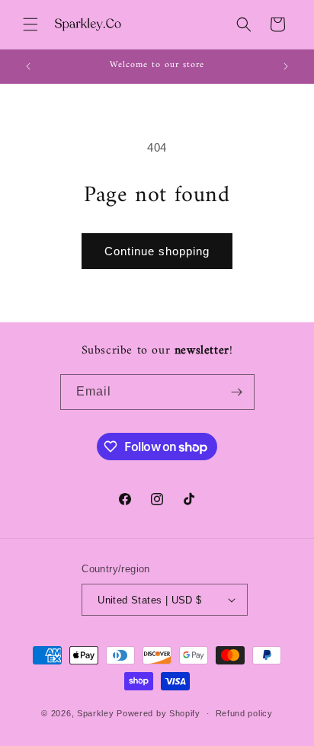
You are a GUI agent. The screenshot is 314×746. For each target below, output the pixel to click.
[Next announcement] (286, 66)
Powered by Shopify (158, 713)
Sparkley (95, 713)
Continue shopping (157, 251)
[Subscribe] (237, 392)
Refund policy (244, 713)
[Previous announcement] (28, 66)
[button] (30, 24)
